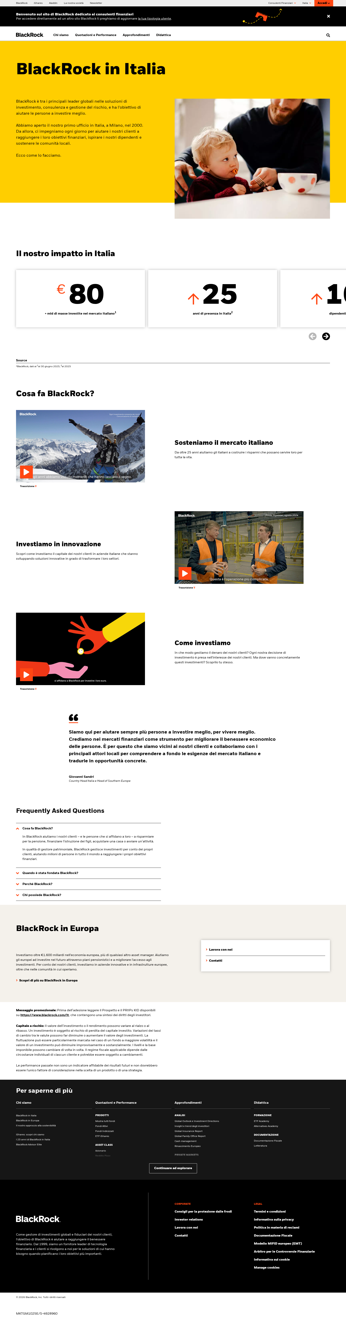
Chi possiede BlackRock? (41, 895)
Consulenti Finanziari (280, 3)
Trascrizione (27, 486)
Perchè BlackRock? (37, 884)
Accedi (322, 3)
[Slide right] (326, 336)
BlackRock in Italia (26, 1116)
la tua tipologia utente (154, 18)
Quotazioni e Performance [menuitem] (95, 35)
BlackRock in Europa (27, 1121)
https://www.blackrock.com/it (44, 1015)
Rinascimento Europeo (188, 1146)
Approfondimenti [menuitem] (136, 35)
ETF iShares (102, 1136)
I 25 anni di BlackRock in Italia (33, 1140)
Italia (305, 3)
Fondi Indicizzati (104, 1131)
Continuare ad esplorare (173, 1168)
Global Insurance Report (188, 1131)
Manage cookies (267, 1267)
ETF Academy (261, 1121)
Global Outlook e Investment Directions (197, 1121)
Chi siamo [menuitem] (61, 35)
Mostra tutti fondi (105, 1121)
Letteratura (260, 1146)
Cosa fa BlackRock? (37, 828)
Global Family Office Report (190, 1136)
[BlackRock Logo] (38, 1221)
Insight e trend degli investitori (192, 1126)
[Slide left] (315, 336)
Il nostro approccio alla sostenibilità (36, 1126)
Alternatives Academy (266, 1126)
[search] (327, 35)
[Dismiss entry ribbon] (328, 16)
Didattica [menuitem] (163, 35)
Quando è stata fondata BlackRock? (50, 873)
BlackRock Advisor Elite (29, 1145)
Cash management (185, 1141)
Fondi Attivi (101, 1126)
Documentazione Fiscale (268, 1141)
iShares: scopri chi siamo (30, 1135)
